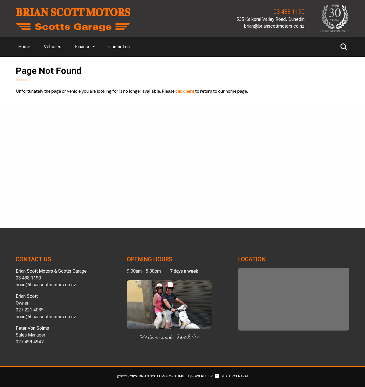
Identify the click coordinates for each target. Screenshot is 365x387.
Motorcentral (235, 376)
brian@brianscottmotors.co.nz (274, 26)
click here (184, 91)
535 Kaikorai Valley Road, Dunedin (270, 19)
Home (24, 46)
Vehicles (52, 46)
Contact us (119, 46)
